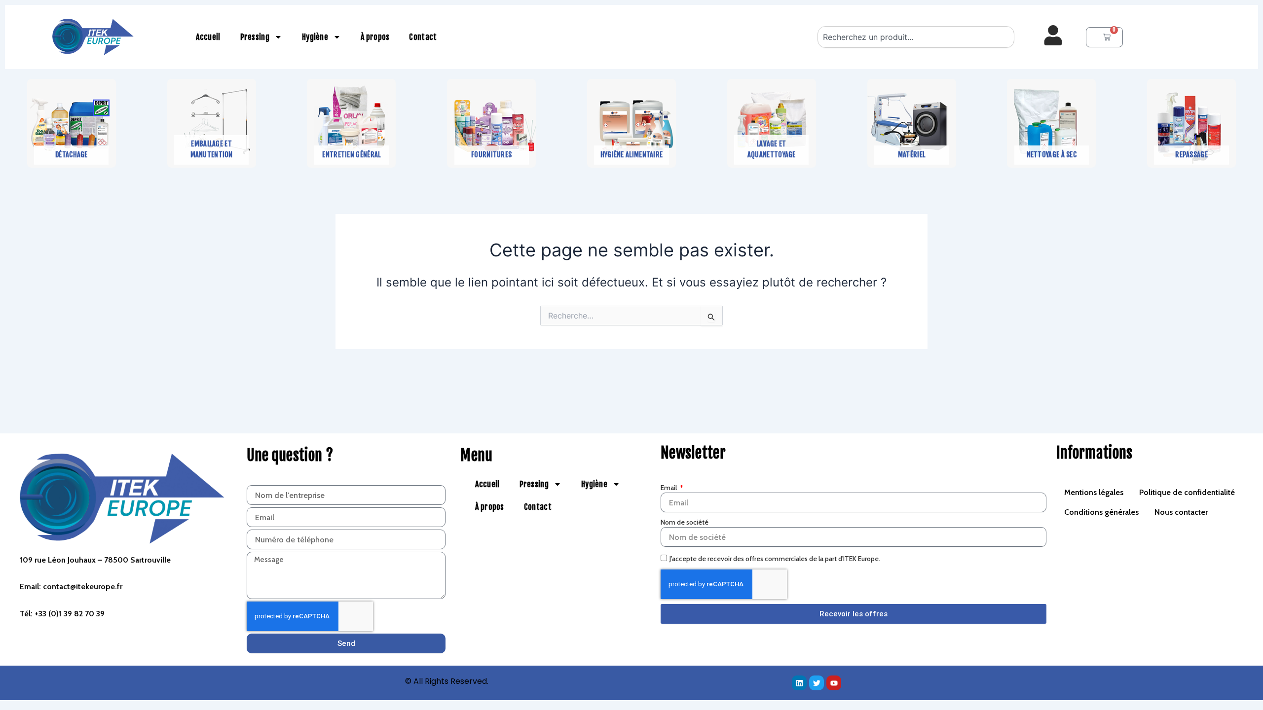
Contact (423, 37)
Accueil (208, 37)
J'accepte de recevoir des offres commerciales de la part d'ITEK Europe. (774, 558)
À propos (375, 37)
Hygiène (315, 37)
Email (669, 487)
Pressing (254, 37)
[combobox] (916, 37)
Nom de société (684, 522)
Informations (1094, 453)
